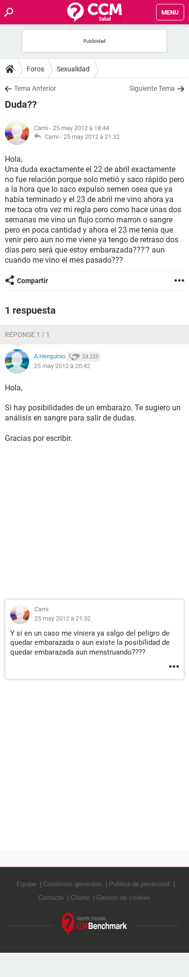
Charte (80, 897)
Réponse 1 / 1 (27, 334)
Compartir (32, 281)
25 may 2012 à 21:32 (91, 136)
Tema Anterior (35, 88)
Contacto (50, 897)
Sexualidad (73, 69)
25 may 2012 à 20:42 (62, 366)
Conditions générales (72, 884)
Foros (35, 69)
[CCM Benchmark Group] (94, 924)
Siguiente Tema (152, 88)
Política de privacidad (139, 884)
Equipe (26, 884)
